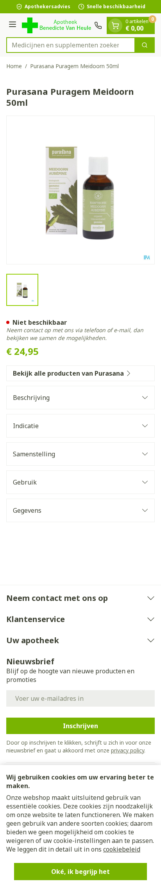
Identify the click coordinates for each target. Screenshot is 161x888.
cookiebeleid (121, 849)
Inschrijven (80, 726)
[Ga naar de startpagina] (56, 25)
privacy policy (127, 750)
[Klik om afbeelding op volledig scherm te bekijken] (80, 190)
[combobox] (70, 45)
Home (14, 66)
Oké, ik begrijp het (80, 871)
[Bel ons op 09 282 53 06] (98, 25)
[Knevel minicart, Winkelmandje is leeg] (115, 25)
